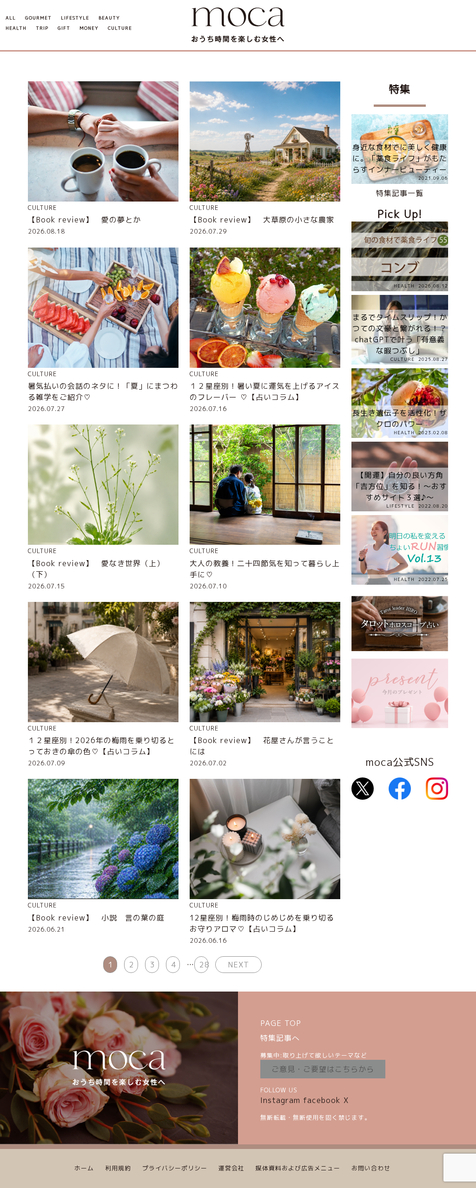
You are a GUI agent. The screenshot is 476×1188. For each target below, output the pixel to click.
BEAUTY (109, 18)
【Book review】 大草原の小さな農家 (262, 220)
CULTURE (120, 28)
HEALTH (16, 28)
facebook (322, 1100)
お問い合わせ (370, 1168)
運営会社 (231, 1168)
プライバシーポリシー (174, 1168)
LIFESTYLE (75, 18)
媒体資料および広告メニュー (298, 1168)
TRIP (42, 28)
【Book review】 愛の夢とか (84, 220)
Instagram (280, 1100)
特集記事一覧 (399, 193)
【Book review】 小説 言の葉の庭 (96, 918)
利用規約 (118, 1168)
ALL (11, 18)
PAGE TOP (280, 1023)
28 (203, 965)
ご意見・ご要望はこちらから (322, 1069)
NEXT (238, 965)
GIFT (64, 28)
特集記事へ (280, 1038)
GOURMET (38, 18)
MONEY (89, 28)
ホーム (84, 1168)
